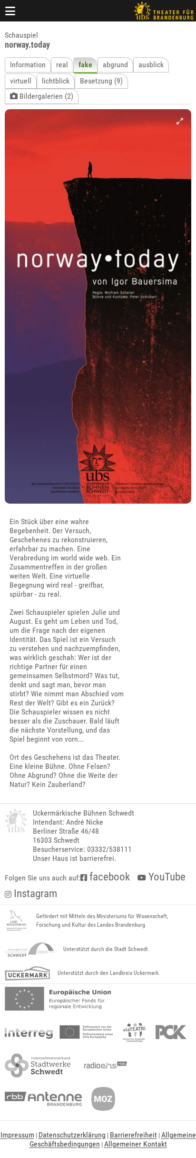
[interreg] (59, 1032)
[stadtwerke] (37, 1065)
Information (28, 64)
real (62, 64)
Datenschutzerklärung (72, 1134)
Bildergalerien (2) (45, 96)
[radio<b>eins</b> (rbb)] (103, 1065)
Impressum (17, 1134)
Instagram (34, 893)
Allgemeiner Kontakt (135, 1143)
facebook (108, 876)
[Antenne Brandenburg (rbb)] (43, 1099)
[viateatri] (134, 1032)
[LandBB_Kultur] (17, 921)
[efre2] (58, 999)
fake (85, 64)
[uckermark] (27, 973)
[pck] (171, 1032)
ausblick (151, 64)
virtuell (20, 80)
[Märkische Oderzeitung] (103, 1099)
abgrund (115, 64)
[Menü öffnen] (10, 10)
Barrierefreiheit (133, 1134)
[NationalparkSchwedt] (30, 949)
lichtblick (55, 80)
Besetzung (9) (101, 80)
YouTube (166, 876)
